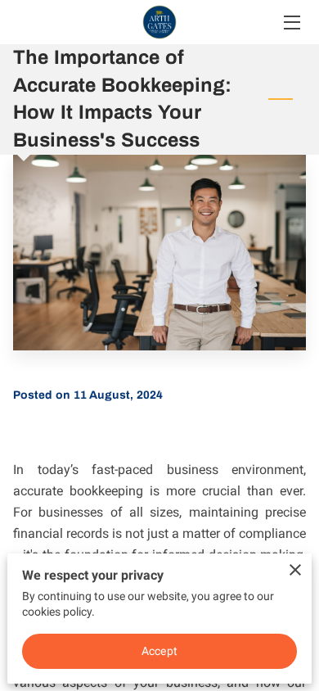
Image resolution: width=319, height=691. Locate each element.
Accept (159, 650)
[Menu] (290, 22)
